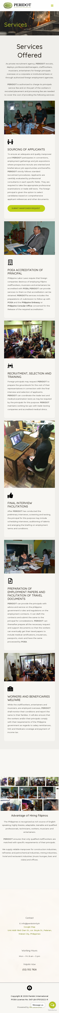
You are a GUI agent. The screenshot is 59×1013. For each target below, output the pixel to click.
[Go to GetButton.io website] (52, 1010)
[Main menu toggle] (52, 5)
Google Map (29, 927)
